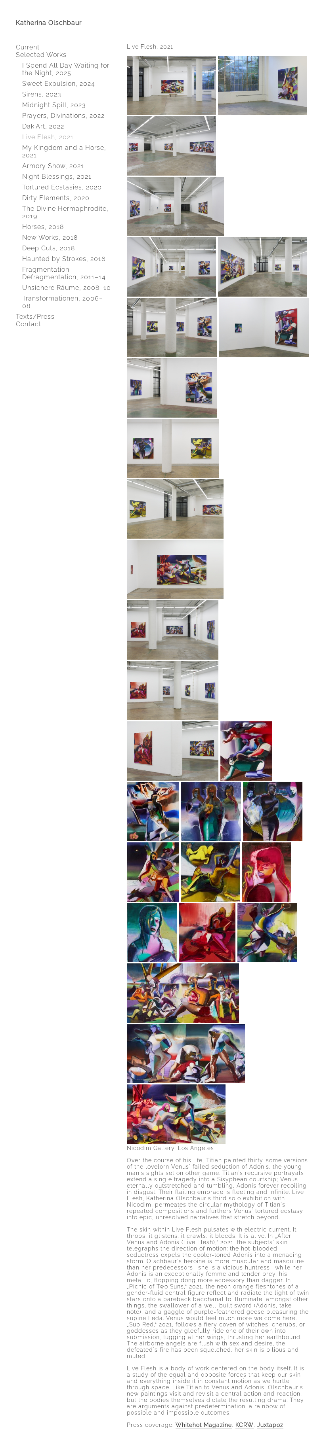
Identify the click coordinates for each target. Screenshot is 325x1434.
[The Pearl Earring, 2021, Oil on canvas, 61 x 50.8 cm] (266, 900)
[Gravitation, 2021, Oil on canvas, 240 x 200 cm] (153, 839)
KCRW (244, 1425)
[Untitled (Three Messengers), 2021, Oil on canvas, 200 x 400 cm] (186, 1081)
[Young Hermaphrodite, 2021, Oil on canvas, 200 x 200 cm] (210, 900)
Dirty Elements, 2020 (56, 198)
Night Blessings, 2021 (57, 176)
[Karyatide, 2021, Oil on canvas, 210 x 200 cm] (211, 839)
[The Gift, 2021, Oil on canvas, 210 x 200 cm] (272, 839)
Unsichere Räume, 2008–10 (66, 287)
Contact (28, 324)
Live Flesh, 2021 (48, 137)
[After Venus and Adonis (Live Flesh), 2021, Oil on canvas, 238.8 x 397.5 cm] (176, 1142)
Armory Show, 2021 (53, 166)
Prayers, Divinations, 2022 (63, 115)
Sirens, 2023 (41, 94)
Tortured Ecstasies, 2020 (62, 187)
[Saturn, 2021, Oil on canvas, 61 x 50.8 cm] (152, 960)
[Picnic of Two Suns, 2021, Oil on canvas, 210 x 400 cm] (183, 1021)
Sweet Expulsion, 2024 (58, 83)
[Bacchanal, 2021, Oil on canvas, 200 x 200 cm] (267, 960)
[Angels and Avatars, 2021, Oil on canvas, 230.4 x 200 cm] (153, 900)
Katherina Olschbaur (49, 22)
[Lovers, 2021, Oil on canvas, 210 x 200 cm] (207, 960)
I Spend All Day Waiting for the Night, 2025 (65, 69)
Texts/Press (35, 316)
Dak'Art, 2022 (43, 126)
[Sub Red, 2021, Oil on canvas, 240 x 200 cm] (246, 779)
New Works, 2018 (50, 237)
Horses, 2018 (43, 227)
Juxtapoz (270, 1425)
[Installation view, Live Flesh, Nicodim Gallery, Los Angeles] (171, 113)
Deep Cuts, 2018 (48, 248)
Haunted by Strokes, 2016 (64, 259)
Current (28, 47)
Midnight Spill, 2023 (54, 105)
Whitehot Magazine (204, 1425)
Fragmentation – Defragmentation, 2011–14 (64, 273)
